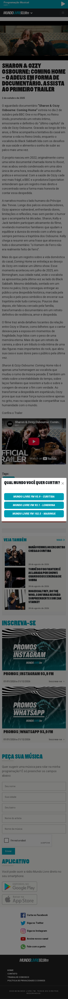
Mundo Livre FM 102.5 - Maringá (34, 513)
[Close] (62, 483)
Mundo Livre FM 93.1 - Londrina (34, 505)
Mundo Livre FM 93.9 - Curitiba (34, 496)
